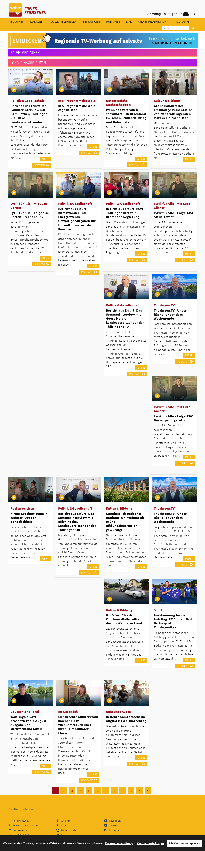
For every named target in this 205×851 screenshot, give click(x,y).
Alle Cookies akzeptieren (184, 843)
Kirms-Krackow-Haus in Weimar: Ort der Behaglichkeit (29, 517)
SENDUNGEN (91, 21)
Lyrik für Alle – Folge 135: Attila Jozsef (173, 215)
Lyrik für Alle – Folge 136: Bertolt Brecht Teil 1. (30, 215)
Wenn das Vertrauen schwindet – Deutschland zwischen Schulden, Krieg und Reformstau (126, 116)
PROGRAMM (181, 21)
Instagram (115, 830)
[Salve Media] (103, 41)
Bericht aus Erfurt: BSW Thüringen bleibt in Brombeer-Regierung (124, 213)
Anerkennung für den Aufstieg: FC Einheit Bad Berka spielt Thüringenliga (173, 621)
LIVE (129, 21)
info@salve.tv (21, 820)
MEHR (45, 159)
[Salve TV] (27, 8)
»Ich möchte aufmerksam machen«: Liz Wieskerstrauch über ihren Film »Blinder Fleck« (78, 725)
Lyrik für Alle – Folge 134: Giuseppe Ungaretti (173, 418)
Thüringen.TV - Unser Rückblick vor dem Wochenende (170, 314)
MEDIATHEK (16, 21)
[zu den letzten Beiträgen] (148, 790)
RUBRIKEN (113, 21)
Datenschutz (68, 830)
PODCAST (39, 165)
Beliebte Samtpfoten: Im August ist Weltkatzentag (126, 719)
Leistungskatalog (71, 835)
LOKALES (36, 21)
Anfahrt (65, 820)
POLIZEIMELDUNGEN (63, 21)
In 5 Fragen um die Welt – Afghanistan (78, 108)
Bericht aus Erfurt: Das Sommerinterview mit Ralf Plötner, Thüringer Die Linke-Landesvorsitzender (28, 114)
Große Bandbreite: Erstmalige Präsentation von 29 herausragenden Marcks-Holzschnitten (173, 112)
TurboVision (36, 835)
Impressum (20, 830)
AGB (63, 825)
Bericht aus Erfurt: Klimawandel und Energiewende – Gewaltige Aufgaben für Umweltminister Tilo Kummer (77, 219)
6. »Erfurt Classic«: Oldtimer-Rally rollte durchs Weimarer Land (124, 619)
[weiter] (139, 790)
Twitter (113, 825)
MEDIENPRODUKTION (152, 21)
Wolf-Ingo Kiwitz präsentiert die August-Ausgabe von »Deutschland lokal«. (29, 723)
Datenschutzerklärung (119, 843)
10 (131, 791)
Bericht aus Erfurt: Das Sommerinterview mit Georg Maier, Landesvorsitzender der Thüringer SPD (125, 318)
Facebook (115, 820)
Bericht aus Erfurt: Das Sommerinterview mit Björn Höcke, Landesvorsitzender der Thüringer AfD (77, 521)
